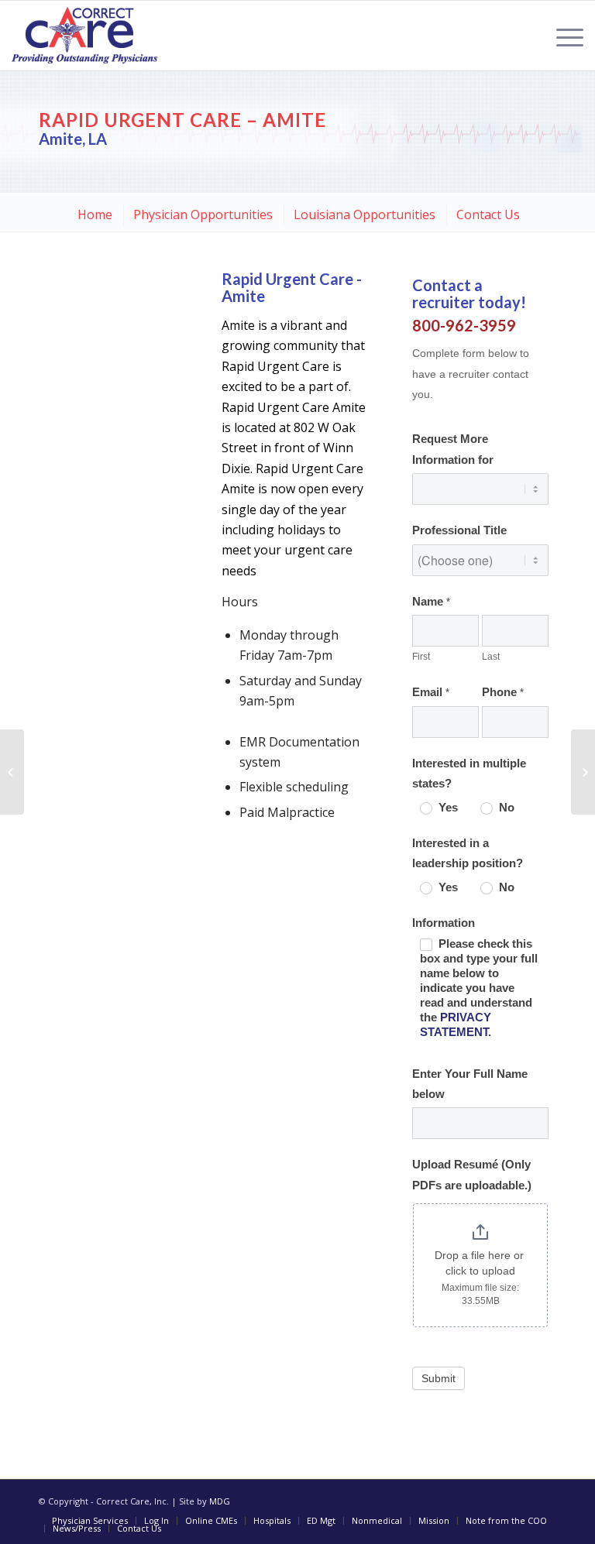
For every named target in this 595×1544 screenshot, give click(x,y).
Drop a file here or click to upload (481, 1263)
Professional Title (459, 530)
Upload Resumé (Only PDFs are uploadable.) (471, 1174)
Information (443, 923)
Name (431, 601)
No (505, 807)
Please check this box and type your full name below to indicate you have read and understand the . (479, 988)
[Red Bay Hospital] (12, 772)
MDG (219, 1501)
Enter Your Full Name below (470, 1084)
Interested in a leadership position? (467, 853)
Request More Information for (453, 449)
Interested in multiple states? (469, 773)
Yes (446, 807)
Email (430, 692)
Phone (503, 692)
